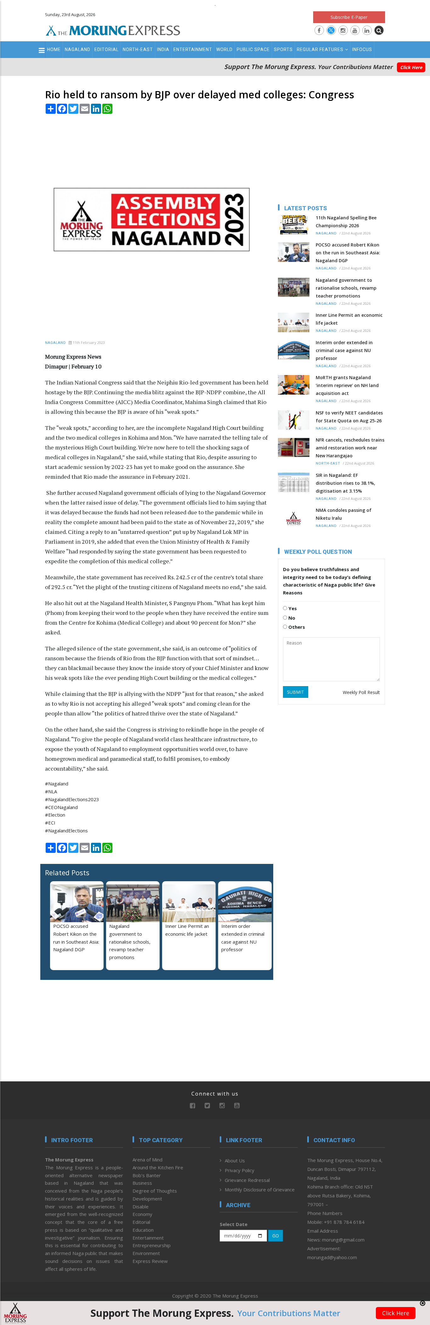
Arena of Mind (147, 1159)
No (291, 618)
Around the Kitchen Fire (158, 1167)
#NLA (51, 791)
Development (147, 1198)
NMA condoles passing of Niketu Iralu (343, 514)
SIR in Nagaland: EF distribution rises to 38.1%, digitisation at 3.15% (345, 483)
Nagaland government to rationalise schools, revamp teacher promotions (129, 941)
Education (143, 1230)
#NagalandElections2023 (72, 799)
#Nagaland (56, 783)
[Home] (113, 29)
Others (296, 627)
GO (275, 1236)
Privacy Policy (239, 1170)
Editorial (106, 49)
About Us (235, 1160)
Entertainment (192, 49)
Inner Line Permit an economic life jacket (349, 319)
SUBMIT (295, 692)
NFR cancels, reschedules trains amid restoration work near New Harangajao (350, 448)
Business (142, 1183)
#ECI (50, 822)
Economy (142, 1214)
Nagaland (77, 49)
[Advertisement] (409, 651)
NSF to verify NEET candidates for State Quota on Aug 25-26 (349, 417)
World (224, 49)
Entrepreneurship (152, 1245)
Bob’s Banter (147, 1175)
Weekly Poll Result (361, 692)
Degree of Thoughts (155, 1191)
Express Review (150, 1261)
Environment (146, 1253)
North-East (138, 49)
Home (54, 49)
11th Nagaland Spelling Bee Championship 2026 (346, 222)
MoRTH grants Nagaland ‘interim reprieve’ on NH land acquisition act (347, 385)
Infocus (362, 49)
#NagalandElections (66, 830)
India (163, 49)
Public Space (253, 49)
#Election (55, 815)
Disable (141, 1206)
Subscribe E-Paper (349, 17)
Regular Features (320, 49)
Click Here (411, 67)
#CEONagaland (61, 807)
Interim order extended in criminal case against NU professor (344, 350)
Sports (283, 49)
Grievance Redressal (247, 1180)
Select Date (233, 1224)
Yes (292, 608)
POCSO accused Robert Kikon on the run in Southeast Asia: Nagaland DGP (348, 252)
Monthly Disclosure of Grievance (260, 1189)
